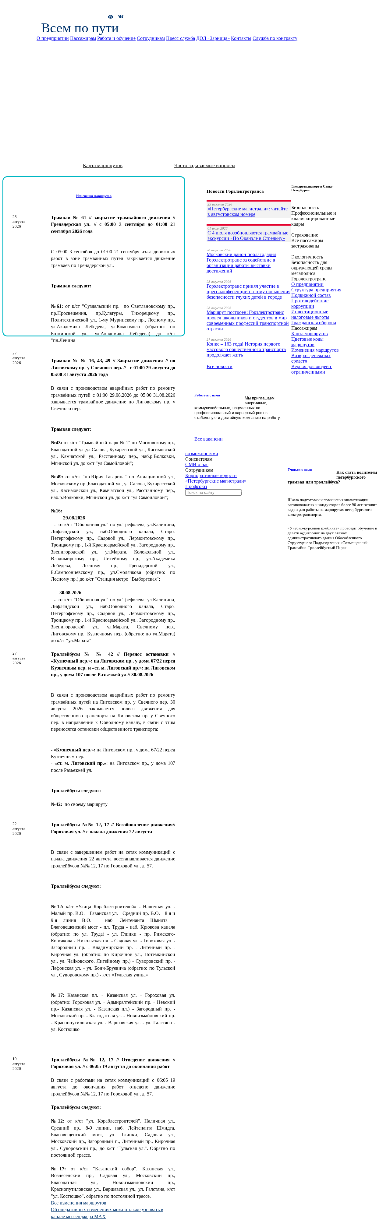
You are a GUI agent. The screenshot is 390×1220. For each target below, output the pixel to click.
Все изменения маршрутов (78, 1202)
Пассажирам (83, 38)
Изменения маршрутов (315, 350)
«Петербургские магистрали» (215, 480)
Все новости (219, 366)
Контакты (241, 38)
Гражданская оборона (313, 322)
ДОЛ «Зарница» (213, 38)
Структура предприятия (316, 289)
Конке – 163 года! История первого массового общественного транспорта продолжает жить (246, 349)
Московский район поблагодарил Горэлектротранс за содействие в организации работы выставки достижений (241, 262)
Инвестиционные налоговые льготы (310, 314)
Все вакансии (208, 438)
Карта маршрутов (102, 165)
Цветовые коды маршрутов (307, 341)
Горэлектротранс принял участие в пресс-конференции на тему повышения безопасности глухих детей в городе (248, 291)
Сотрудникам (151, 38)
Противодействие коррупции (309, 303)
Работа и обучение (116, 38)
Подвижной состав (311, 295)
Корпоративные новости (211, 475)
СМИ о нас (196, 464)
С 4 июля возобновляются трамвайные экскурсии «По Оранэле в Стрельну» (247, 235)
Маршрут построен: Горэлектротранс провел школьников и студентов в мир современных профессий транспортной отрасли (248, 320)
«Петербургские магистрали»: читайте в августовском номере (247, 211)
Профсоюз (196, 486)
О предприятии (53, 38)
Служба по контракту (275, 38)
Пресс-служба (180, 38)
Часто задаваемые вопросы (204, 165)
